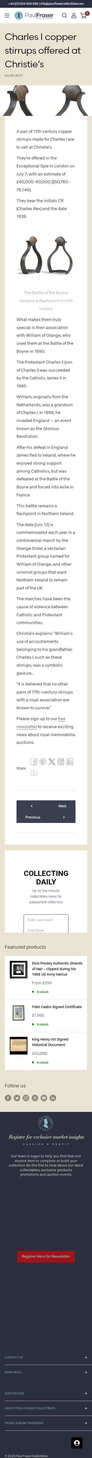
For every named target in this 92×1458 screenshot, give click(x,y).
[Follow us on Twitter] (17, 1098)
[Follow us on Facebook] (8, 1098)
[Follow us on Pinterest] (35, 1098)
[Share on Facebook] (34, 762)
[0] (83, 15)
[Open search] (64, 15)
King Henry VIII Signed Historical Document (50, 1042)
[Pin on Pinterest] (43, 762)
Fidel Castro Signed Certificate (57, 1007)
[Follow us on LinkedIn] (53, 1098)
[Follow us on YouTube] (44, 1098)
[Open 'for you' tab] (77, 1443)
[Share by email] (61, 762)
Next (62, 806)
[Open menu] (7, 15)
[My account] (73, 15)
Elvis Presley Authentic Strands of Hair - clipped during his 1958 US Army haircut (57, 968)
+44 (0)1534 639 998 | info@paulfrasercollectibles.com (46, 3)
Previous (32, 817)
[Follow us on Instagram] (26, 1098)
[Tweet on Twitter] (52, 762)
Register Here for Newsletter (46, 1256)
